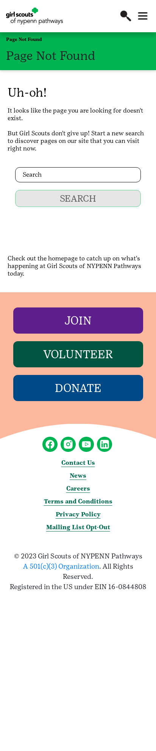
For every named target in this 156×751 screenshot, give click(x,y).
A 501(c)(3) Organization (61, 566)
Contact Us (78, 462)
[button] (125, 16)
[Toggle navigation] (142, 16)
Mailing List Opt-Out (78, 527)
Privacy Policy (78, 514)
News (78, 475)
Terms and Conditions (78, 501)
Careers (78, 488)
